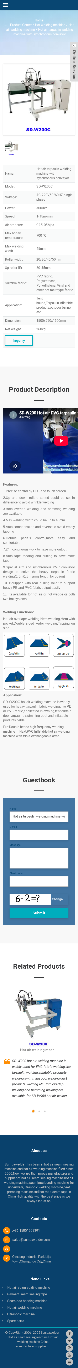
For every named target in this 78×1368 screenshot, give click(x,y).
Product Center (21, 25)
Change (57, 899)
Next (68, 101)
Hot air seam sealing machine (28, 1288)
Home (39, 20)
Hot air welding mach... (39, 1050)
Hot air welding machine (24, 1308)
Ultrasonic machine (21, 1314)
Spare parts (15, 1321)
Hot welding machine (50, 25)
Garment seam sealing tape (27, 1294)
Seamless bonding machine (27, 1301)
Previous (10, 101)
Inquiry (19, 340)
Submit (38, 913)
